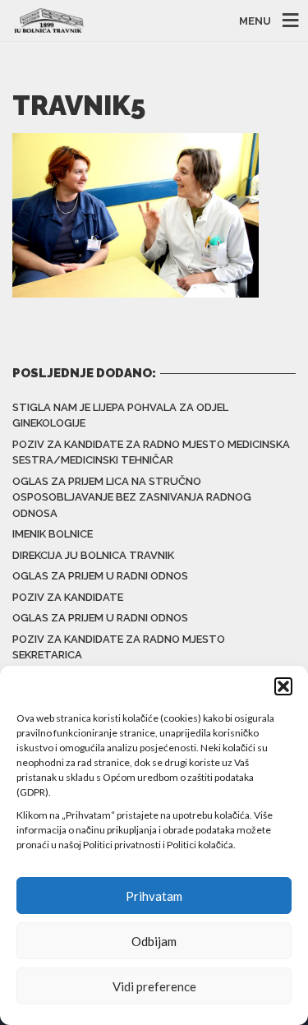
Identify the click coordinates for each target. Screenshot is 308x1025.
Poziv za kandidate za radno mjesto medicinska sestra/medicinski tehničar (151, 452)
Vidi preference (154, 986)
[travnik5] (135, 213)
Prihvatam (154, 896)
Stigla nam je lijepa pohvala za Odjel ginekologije (120, 415)
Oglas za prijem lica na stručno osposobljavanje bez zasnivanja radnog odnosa (131, 497)
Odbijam (154, 941)
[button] (283, 686)
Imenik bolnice (52, 534)
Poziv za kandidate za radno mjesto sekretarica (118, 647)
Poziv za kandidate (67, 597)
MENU (255, 21)
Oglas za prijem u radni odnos (100, 576)
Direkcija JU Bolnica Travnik (93, 555)
